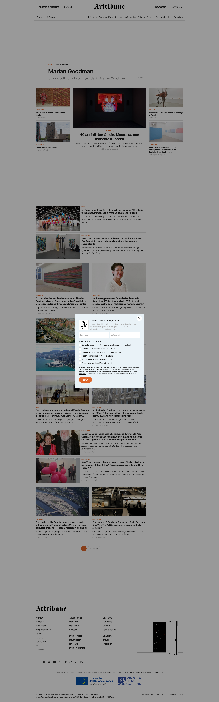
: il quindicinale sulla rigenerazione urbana (101, 352)
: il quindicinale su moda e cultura (97, 356)
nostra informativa (114, 369)
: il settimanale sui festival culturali (97, 363)
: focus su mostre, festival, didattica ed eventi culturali (106, 345)
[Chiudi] (139, 318)
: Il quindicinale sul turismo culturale (97, 359)
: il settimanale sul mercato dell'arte (98, 348)
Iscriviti (85, 380)
